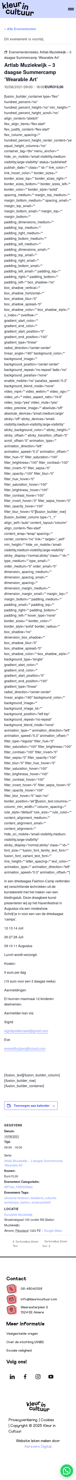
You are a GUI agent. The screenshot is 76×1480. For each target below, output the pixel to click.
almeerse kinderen (16, 1198)
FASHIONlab (24, 1187)
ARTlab (9, 1187)
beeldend (37, 1198)
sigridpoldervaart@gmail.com (26, 1030)
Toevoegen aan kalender (31, 1105)
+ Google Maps (52, 1230)
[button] (66, 1470)
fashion (25, 1202)
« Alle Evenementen (20, 28)
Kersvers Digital (38, 1447)
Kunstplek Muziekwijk (18, 1214)
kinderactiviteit (41, 1202)
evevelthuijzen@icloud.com (24, 1048)
